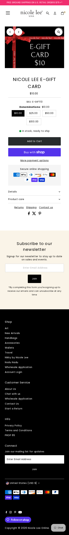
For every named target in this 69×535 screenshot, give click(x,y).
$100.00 (34, 121)
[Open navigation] (8, 13)
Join (34, 278)
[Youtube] (20, 513)
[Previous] (10, 32)
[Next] (18, 32)
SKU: (29, 101)
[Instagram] (11, 513)
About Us (10, 389)
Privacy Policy (13, 425)
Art (7, 328)
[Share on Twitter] (34, 214)
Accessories (12, 343)
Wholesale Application (18, 367)
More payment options (34, 160)
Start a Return (13, 408)
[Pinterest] (15, 513)
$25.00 (33, 113)
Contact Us (12, 403)
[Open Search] (47, 13)
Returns (19, 207)
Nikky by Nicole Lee (16, 357)
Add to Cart (34, 141)
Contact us (46, 207)
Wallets (9, 347)
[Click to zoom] (58, 32)
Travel (9, 352)
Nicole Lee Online (38, 528)
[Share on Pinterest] (40, 214)
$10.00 (18, 113)
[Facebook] (6, 513)
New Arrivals (12, 333)
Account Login (13, 372)
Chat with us (12, 394)
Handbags (11, 338)
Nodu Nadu (11, 362)
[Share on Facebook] (29, 214)
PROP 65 (10, 435)
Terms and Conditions (18, 430)
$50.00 (49, 113)
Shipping (31, 207)
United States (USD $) (23, 483)
